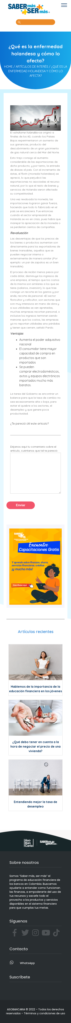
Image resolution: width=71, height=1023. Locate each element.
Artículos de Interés (32, 66)
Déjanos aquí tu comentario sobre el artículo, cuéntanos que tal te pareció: (34, 448)
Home (8, 66)
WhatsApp (27, 963)
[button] (64, 5)
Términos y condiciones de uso (44, 1013)
